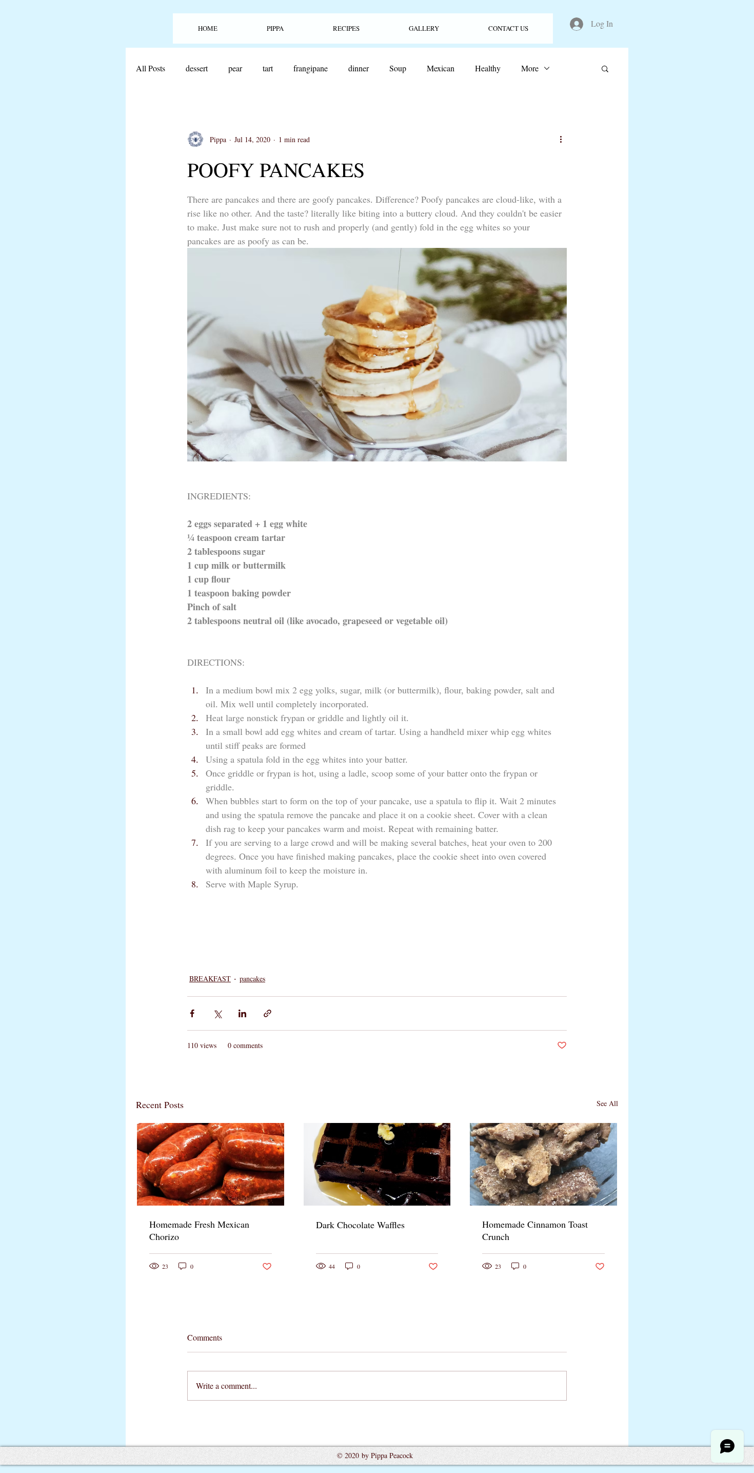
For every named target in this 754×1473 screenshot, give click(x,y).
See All (607, 1103)
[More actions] (560, 139)
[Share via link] (267, 1013)
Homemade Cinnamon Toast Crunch (535, 1230)
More (530, 68)
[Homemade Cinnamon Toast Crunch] (543, 1164)
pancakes (252, 978)
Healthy (488, 68)
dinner (358, 68)
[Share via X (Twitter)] (217, 1013)
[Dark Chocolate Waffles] (377, 1164)
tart (268, 68)
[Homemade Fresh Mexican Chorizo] (210, 1164)
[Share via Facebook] (192, 1013)
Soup (397, 68)
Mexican (440, 68)
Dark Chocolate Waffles (360, 1224)
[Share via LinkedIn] (242, 1013)
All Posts (150, 68)
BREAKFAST (210, 978)
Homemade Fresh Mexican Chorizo (199, 1230)
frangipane (310, 68)
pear (235, 68)
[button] (346, 28)
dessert (197, 68)
